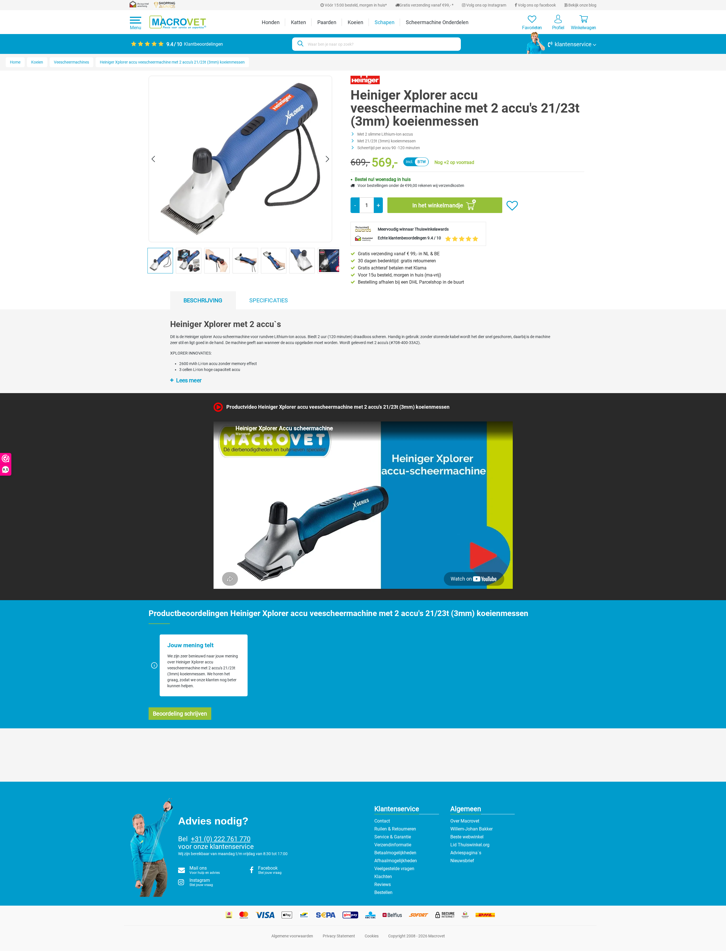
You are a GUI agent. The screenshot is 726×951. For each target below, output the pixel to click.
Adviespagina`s (465, 852)
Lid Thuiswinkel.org (469, 844)
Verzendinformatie (392, 844)
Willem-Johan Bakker (471, 829)
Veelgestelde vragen (394, 868)
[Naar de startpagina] (177, 22)
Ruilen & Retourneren (395, 829)
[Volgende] (327, 159)
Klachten (383, 876)
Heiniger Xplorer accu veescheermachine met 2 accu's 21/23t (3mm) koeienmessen (172, 62)
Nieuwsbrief (462, 860)
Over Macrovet (464, 821)
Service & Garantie (392, 837)
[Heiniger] (365, 79)
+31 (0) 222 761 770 (220, 839)
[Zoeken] (299, 44)
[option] (161, 262)
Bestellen (383, 892)
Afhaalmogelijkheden (395, 860)
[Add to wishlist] (512, 206)
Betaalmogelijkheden (395, 852)
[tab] (203, 300)
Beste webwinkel (467, 837)
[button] (561, 44)
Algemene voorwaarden (292, 936)
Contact (382, 821)
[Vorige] (153, 159)
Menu (135, 27)
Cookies (372, 936)
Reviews (382, 884)
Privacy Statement (339, 936)
